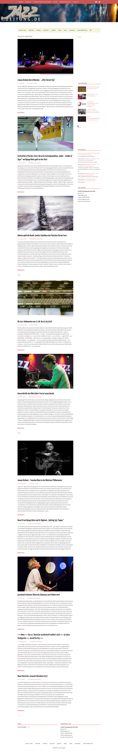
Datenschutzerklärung (65, 2)
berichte (31, 30)
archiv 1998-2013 (82, 30)
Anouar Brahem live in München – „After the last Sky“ (36, 80)
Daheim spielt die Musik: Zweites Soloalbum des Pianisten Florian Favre (42, 235)
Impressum (76, 2)
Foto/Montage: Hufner (69, 315)
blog (59, 30)
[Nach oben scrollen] (115, 750)
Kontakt (55, 2)
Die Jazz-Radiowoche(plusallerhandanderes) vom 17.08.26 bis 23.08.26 (93, 118)
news (65, 30)
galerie (54, 30)
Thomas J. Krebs (33, 83)
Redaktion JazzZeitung (35, 162)
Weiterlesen (21, 112)
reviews (38, 30)
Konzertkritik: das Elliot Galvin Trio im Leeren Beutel (36, 393)
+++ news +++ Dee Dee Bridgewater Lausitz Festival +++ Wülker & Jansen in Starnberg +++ (93, 111)
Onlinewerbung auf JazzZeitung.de (42, 2)
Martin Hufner (34, 325)
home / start (22, 30)
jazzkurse (72, 30)
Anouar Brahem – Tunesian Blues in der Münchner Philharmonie (40, 480)
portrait (45, 30)
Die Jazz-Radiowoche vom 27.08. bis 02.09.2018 (35, 322)
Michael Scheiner (81, 153)
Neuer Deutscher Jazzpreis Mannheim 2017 (33, 676)
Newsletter (28, 2)
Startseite (20, 2)
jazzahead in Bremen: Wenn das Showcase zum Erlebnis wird (39, 595)
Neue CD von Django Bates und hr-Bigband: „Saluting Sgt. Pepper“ (41, 520)
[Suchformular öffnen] (90, 30)
